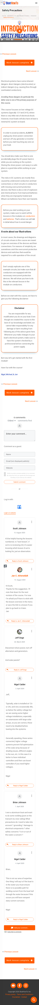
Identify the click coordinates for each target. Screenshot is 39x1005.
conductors (30, 216)
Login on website (10, 513)
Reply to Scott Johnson (20, 561)
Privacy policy (10, 994)
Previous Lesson (9, 54)
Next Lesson (31, 71)
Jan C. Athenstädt (19, 575)
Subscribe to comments (14, 932)
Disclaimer (16, 997)
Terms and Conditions (25, 994)
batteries (10, 219)
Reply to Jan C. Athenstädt (20, 621)
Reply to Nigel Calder (20, 786)
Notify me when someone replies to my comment (21, 473)
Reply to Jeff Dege (20, 670)
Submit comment (19, 482)
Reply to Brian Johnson (20, 845)
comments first (25, 420)
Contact (24, 997)
